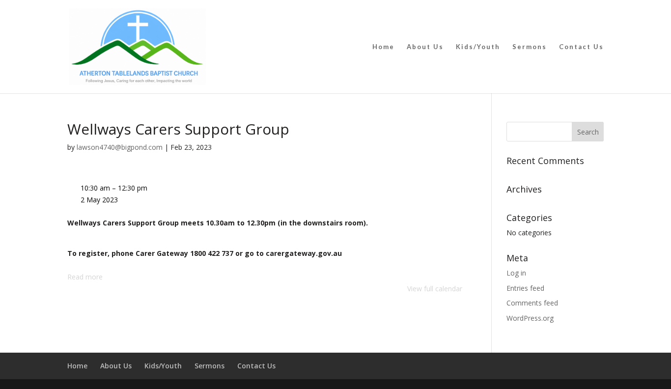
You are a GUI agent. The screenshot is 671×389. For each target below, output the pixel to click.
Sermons (529, 47)
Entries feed (525, 288)
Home (383, 47)
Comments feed (532, 302)
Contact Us (581, 47)
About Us (425, 47)
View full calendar (434, 288)
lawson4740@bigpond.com (120, 147)
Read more (85, 276)
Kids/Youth (478, 47)
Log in (516, 273)
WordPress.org (530, 318)
